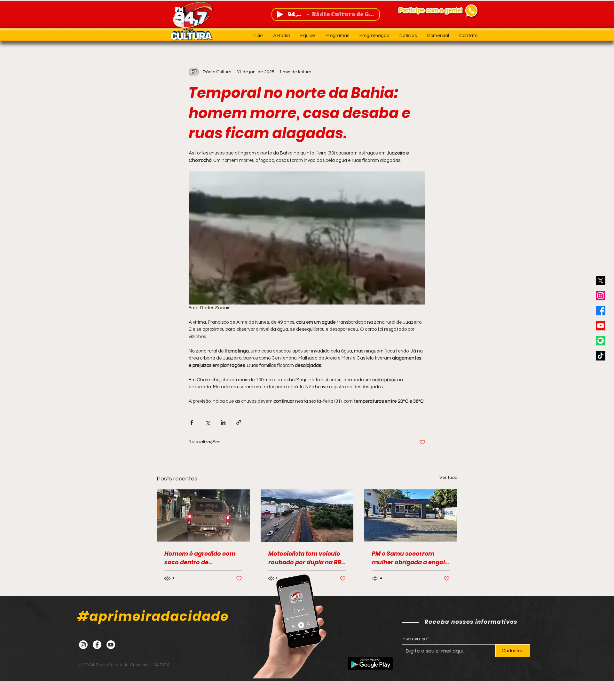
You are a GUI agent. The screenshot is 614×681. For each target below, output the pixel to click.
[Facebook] (600, 310)
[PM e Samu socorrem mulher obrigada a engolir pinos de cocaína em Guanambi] (410, 515)
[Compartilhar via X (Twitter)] (207, 422)
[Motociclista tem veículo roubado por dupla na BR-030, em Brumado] (307, 515)
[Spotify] (600, 340)
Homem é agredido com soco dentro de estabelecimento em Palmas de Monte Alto (200, 558)
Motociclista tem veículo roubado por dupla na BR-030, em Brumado (306, 558)
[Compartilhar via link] (239, 422)
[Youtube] (600, 325)
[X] (600, 280)
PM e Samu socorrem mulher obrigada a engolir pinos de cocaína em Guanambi (410, 558)
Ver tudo (448, 477)
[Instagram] (600, 295)
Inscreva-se (414, 639)
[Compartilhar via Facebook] (192, 422)
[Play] (280, 14)
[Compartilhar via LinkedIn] (223, 422)
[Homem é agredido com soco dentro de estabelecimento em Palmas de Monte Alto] (203, 515)
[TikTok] (600, 355)
